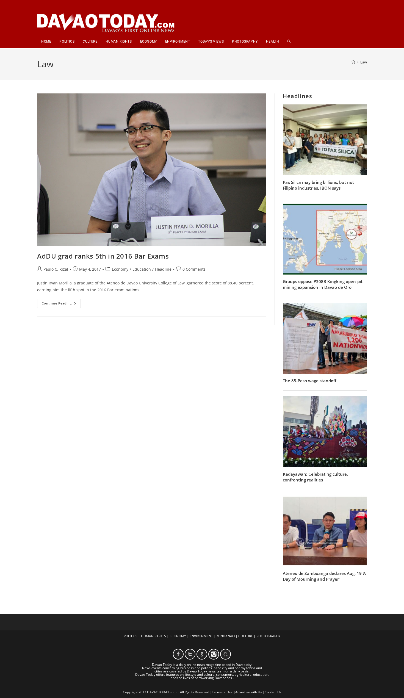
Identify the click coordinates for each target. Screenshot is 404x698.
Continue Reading (61, 304)
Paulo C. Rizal (55, 269)
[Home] (353, 62)
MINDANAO (226, 636)
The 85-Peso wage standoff (309, 380)
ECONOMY (178, 636)
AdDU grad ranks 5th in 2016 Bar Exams (103, 256)
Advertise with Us (248, 692)
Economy (120, 269)
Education (141, 269)
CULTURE (245, 636)
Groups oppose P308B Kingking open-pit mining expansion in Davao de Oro (323, 284)
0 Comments (194, 269)
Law (363, 62)
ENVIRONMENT (201, 636)
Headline (163, 269)
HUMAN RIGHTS (153, 636)
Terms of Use (222, 692)
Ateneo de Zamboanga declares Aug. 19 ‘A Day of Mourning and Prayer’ (324, 576)
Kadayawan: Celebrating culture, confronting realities (315, 477)
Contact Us (273, 692)
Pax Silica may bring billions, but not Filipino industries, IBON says (318, 185)
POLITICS (130, 636)
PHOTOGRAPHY (268, 636)
